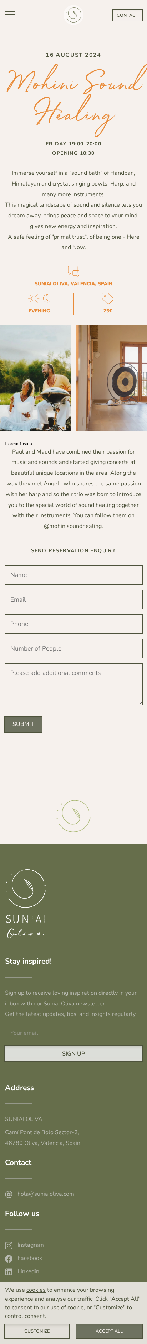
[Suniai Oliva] (72, 21)
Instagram (30, 1245)
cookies (36, 1290)
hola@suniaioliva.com (45, 1194)
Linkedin (28, 1271)
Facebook (29, 1258)
